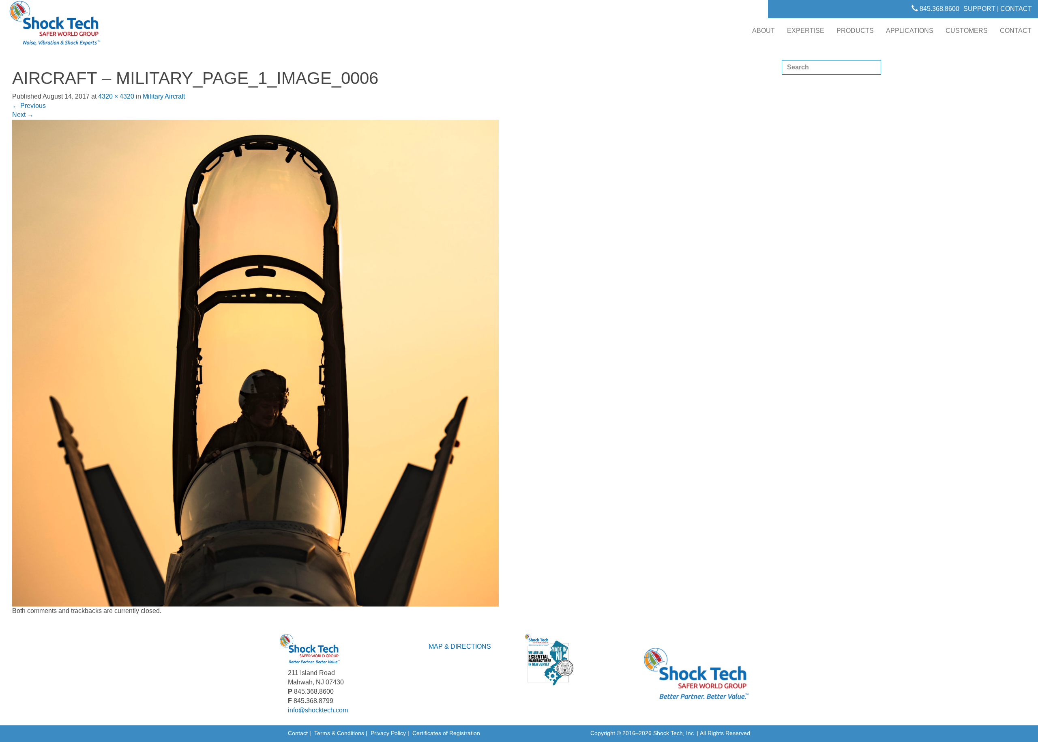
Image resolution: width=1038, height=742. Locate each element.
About (763, 30)
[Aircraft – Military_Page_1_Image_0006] (255, 362)
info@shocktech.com (318, 710)
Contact (1016, 30)
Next (23, 114)
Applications (909, 30)
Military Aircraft (164, 96)
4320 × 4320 (116, 96)
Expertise (805, 30)
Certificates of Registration (446, 733)
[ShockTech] (55, 25)
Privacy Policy (388, 733)
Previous (29, 105)
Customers (967, 30)
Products (855, 30)
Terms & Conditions (339, 733)
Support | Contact (997, 8)
